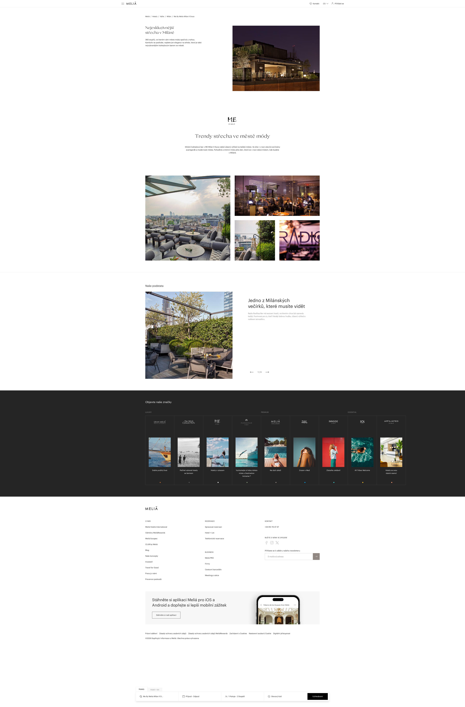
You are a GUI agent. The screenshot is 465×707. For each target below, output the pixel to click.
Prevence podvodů (153, 579)
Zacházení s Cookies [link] (238, 633)
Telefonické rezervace (214, 538)
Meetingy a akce (212, 575)
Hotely (154, 16)
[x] (277, 542)
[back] (252, 372)
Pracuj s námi (151, 573)
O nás (148, 521)
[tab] (141, 689)
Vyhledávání (317, 696)
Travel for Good (152, 567)
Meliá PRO (209, 558)
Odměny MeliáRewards (155, 533)
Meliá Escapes (151, 538)
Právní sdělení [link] (151, 633)
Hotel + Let (209, 533)
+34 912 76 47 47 (272, 527)
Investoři (149, 562)
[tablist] (232, 689)
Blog (147, 550)
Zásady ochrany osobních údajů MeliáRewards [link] (208, 633)
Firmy (207, 564)
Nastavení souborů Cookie (260, 633)
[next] (267, 372)
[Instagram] (272, 542)
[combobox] (325, 3)
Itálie (162, 16)
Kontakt (269, 521)
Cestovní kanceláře (213, 569)
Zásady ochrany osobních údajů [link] (172, 633)
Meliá (147, 16)
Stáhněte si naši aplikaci (166, 615)
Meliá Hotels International (156, 527)
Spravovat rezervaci (213, 527)
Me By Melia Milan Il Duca (184, 16)
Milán (169, 16)
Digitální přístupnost (281, 633)
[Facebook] (266, 542)
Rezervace (210, 521)
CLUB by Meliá (151, 544)
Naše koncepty (151, 556)
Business (209, 552)
